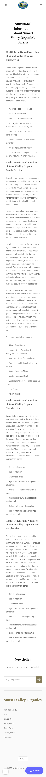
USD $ (22, 759)
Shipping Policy (9, 733)
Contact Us (8, 719)
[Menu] (41, 5)
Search (6, 714)
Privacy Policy (9, 723)
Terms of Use (8, 737)
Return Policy (8, 728)
